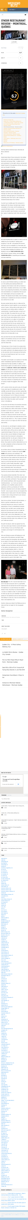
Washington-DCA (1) (5, 1178)
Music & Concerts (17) (6, 1070)
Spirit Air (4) (4, 1131)
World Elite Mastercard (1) (6, 1184)
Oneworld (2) (4, 1078)
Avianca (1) (3, 905)
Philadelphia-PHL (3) (5, 1086)
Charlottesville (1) (5, 947)
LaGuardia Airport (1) (5, 1044)
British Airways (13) (5, 932)
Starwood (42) (4, 1136)
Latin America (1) (4, 1047)
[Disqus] (14, 708)
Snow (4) (3, 1127)
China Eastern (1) (5, 953)
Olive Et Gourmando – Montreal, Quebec (12, 134)
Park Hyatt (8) (4, 1085)
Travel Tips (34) (4, 1152)
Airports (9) (3, 883)
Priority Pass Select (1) (6, 1092)
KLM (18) (3, 1041)
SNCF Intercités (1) (5, 1125)
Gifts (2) (3, 1002)
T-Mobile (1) (3, 1139)
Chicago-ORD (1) (4, 950)
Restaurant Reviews (16, 617)
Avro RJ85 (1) (4, 911)
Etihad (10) (3, 985)
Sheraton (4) (4, 1111)
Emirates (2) (4, 982)
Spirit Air (5, 141)
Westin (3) (3, 1183)
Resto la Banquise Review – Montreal (11, 131)
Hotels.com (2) (4, 1022)
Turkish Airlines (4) (5, 1159)
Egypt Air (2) (4, 980)
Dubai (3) (3, 977)
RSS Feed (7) (4, 1099)
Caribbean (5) (4, 941)
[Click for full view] (14, 35)
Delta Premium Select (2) (6, 974)
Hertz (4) (3, 1014)
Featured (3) (4, 991)
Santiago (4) (4, 1105)
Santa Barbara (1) (5, 1103)
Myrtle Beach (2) (4, 1072)
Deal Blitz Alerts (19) (5, 971)
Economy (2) (4, 978)
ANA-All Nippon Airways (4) (7, 894)
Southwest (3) (4, 1128)
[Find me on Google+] (3, 634)
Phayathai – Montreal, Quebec (10, 132)
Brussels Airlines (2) (5, 933)
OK (18, 784)
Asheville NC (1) (4, 896)
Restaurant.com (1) (5, 1095)
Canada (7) (3, 939)
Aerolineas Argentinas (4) (7, 868)
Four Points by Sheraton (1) (7, 997)
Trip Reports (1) (4, 1156)
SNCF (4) (3, 1124)
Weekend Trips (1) (5, 1181)
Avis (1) (2, 908)
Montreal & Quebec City (8, 119)
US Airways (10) (4, 1167)
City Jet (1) (3, 960)
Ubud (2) (3, 1163)
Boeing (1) (3, 925)
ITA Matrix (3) (4, 1035)
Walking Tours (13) (5, 1177)
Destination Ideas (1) (5, 975)
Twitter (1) (3, 1161)
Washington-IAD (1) (5, 1180)
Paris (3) (3, 1083)
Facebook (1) (4, 988)
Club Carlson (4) (4, 961)
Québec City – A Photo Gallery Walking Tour (12, 121)
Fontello (17, 1214)
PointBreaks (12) (4, 1089)
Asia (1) (2, 897)
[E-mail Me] (5, 634)
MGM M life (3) (4, 1067)
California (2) (4, 938)
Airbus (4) (3, 882)
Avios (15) (3, 907)
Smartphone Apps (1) (5, 1122)
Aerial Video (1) (4, 864)
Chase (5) (3, 949)
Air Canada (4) (4, 872)
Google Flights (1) (5, 1008)
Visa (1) (2, 1174)
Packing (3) (3, 1081)
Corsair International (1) (6, 963)
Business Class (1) (5, 935)
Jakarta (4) (3, 1036)
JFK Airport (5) (4, 1039)
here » (2, 1216)
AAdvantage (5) (4, 861)
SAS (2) (3, 1106)
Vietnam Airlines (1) (5, 1170)
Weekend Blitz (14, 4)
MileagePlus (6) (4, 1069)
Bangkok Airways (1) (5, 921)
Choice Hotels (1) (5, 957)
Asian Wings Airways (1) (6, 899)
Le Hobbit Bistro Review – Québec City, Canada (13, 122)
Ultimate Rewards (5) (5, 1164)
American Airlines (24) (6, 888)
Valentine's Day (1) (5, 1169)
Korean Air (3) (4, 1042)
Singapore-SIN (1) (5, 1116)
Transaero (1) (4, 1147)
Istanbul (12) (4, 1033)
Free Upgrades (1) (5, 1000)
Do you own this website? (8, 784)
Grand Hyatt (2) (4, 1011)
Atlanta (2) (3, 904)
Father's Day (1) (4, 989)
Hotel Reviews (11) (5, 1021)
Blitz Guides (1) (4, 924)
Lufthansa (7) (4, 1053)
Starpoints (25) (4, 1134)
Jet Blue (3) (3, 1038)
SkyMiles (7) (4, 1119)
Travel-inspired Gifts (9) (6, 1153)
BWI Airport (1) (4, 936)
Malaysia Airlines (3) (5, 1056)
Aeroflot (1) (3, 866)
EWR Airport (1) (4, 986)
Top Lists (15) (4, 1145)
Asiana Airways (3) (5, 900)
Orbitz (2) (3, 1080)
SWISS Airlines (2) (5, 1138)
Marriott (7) (3, 1061)
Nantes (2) (3, 1074)
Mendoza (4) (4, 1066)
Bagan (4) (3, 914)
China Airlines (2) (5, 952)
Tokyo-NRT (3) (4, 1144)
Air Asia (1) (3, 869)
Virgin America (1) (5, 1172)
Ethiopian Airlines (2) (5, 983)
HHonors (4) (4, 1016)
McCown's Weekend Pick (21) (7, 1063)
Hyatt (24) (3, 1025)
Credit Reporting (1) (5, 966)
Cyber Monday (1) (5, 969)
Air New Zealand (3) (5, 879)
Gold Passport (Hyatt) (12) (6, 1007)
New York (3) (4, 1077)
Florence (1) (3, 994)
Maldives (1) (3, 1058)
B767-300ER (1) (4, 913)
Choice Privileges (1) (5, 958)
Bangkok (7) (3, 919)
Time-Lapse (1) (4, 1142)
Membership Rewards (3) (6, 1064)
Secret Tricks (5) (4, 1110)
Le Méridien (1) (4, 1049)
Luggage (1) (3, 1055)
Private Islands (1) (5, 1094)
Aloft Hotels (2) (4, 886)
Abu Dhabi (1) (4, 863)
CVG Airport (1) (4, 967)
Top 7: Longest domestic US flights (16, 1197)
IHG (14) (3, 1027)
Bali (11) (2, 916)
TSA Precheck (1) (4, 1158)
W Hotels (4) (4, 1175)
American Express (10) (6, 889)
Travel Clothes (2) (5, 1149)
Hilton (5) (3, 1017)
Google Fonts (8, 1214)
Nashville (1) (3, 1075)
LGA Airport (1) (4, 1050)
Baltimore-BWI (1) (5, 918)
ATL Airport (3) (4, 902)
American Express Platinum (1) (8, 891)
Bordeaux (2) (4, 928)
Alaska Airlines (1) (5, 885)
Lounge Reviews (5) (5, 1052)
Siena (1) (3, 1113)
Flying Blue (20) (4, 996)
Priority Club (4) (4, 1091)
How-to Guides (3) (5, 1024)
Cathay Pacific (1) (5, 943)
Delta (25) (3, 972)
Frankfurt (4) (4, 999)
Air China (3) (4, 875)
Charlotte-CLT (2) (5, 946)
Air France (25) (4, 877)
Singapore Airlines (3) (6, 1114)
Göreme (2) (3, 1010)
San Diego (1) (4, 1102)
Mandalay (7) (4, 1060)
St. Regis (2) (4, 1133)
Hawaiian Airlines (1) (5, 1013)
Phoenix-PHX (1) (4, 1088)
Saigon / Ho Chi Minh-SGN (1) (7, 1100)
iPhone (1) (3, 1031)
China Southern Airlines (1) (7, 955)
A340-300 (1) (4, 858)
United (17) (3, 1166)
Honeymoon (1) (4, 1019)
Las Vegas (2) (4, 1046)
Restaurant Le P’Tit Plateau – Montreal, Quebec (13, 142)
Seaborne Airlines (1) (5, 1108)
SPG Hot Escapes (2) (5, 1130)
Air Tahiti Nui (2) (4, 880)
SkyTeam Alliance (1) (5, 1120)
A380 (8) (3, 860)
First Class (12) (4, 992)
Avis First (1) (4, 910)
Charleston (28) (4, 944)
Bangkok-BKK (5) (4, 922)
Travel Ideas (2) (4, 1150)
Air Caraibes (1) (4, 874)
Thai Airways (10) (5, 1141)
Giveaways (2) (4, 1003)
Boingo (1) (3, 927)
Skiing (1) (3, 1117)
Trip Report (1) (4, 1155)
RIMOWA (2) (3, 1097)
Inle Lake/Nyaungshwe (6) (7, 1028)
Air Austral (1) (4, 871)
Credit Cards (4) (4, 964)
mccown (14, 42)
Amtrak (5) (3, 893)
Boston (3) (3, 930)
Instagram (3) (4, 1030)
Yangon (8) (3, 1186)
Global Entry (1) (4, 1005)
